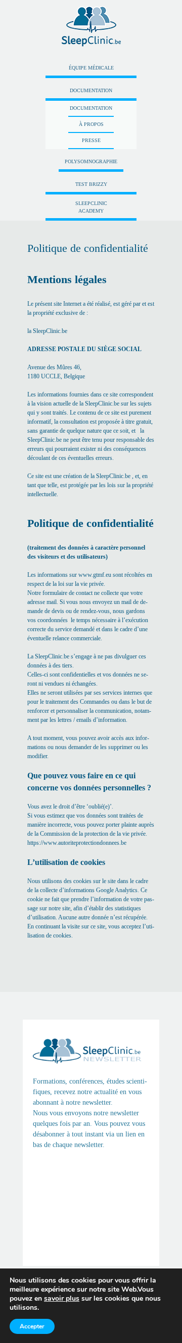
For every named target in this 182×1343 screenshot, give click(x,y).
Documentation (91, 90)
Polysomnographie (91, 161)
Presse (91, 140)
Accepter (32, 1326)
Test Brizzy (91, 184)
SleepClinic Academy (91, 207)
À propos (91, 124)
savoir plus (61, 1298)
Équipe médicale (91, 68)
